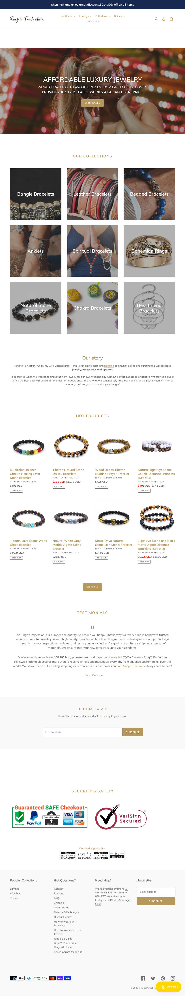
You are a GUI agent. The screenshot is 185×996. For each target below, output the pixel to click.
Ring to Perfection (147, 988)
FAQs (57, 898)
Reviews (59, 893)
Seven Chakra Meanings (68, 951)
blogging (109, 365)
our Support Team (130, 666)
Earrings (14, 888)
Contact (58, 888)
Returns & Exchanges (66, 912)
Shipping (59, 902)
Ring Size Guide (63, 938)
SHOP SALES (92, 103)
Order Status (61, 907)
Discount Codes (63, 917)
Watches (15, 893)
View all (92, 587)
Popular (14, 898)
